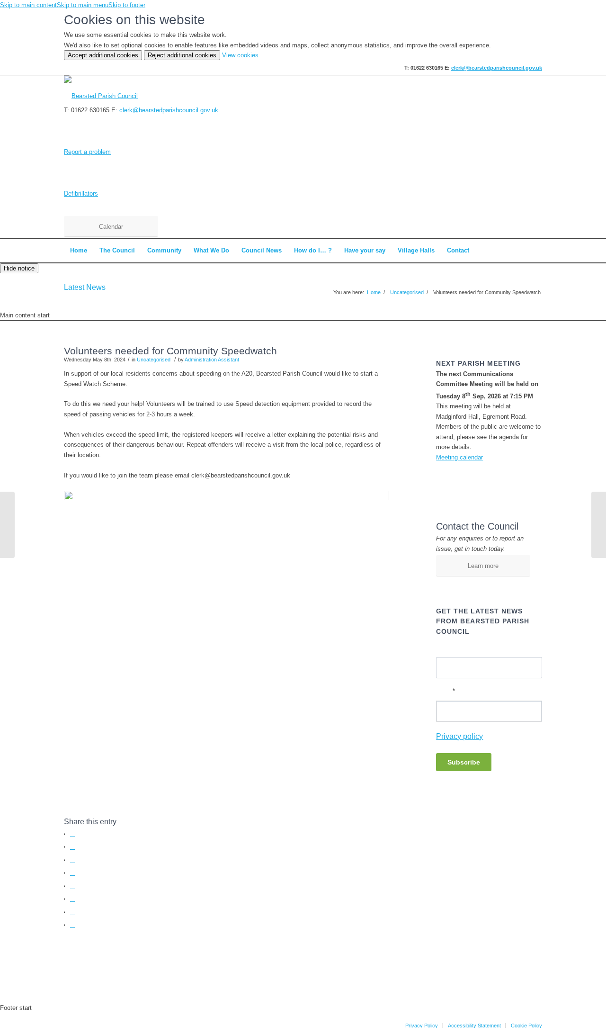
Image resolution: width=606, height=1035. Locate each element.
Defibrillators (81, 193)
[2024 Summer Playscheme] (7, 525)
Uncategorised (153, 359)
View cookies (240, 55)
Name (444, 648)
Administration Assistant (212, 359)
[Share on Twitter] (72, 846)
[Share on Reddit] (72, 912)
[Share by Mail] (72, 924)
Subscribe (463, 762)
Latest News (85, 287)
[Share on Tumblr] (72, 898)
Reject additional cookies (182, 55)
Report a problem (87, 151)
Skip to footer (126, 5)
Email (445, 690)
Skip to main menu (82, 5)
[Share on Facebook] (72, 833)
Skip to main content (28, 5)
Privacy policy (459, 736)
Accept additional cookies (103, 55)
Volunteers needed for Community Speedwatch (170, 350)
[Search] (536, 250)
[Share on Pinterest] (72, 872)
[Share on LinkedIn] (72, 886)
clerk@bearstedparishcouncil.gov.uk (496, 68)
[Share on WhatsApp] (72, 860)
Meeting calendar (459, 457)
